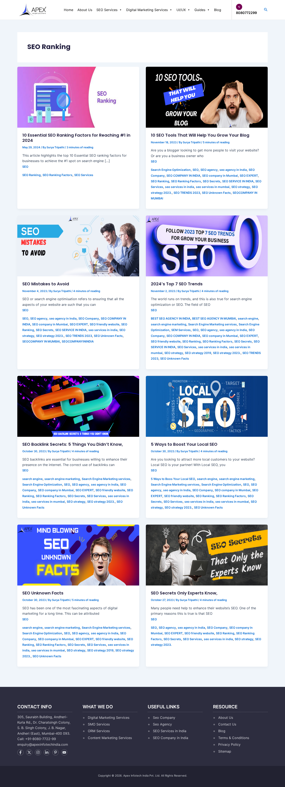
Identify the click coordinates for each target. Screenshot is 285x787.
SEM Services (181, 330)
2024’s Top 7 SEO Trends (177, 284)
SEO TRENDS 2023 (187, 192)
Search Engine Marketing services (212, 324)
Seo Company (164, 717)
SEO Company (88, 318)
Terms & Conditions (233, 738)
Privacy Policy (229, 744)
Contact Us (227, 724)
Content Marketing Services (110, 738)
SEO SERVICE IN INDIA (237, 181)
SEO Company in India (170, 738)
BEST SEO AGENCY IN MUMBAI (214, 318)
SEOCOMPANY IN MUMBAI (41, 341)
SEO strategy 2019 (198, 353)
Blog (217, 10)
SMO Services (99, 724)
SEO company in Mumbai (220, 175)
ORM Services (99, 731)
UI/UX (181, 10)
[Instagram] (38, 752)
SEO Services (106, 10)
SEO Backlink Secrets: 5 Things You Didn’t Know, (72, 444)
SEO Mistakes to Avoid (45, 284)
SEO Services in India (169, 731)
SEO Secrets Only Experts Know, (184, 593)
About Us (84, 10)
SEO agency (209, 169)
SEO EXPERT (249, 175)
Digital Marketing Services (147, 10)
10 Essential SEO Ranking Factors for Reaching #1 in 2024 (76, 137)
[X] (29, 752)
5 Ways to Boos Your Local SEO (173, 479)
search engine (248, 318)
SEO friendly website (104, 324)
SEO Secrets (211, 181)
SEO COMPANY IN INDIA (183, 175)
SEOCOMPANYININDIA (78, 341)
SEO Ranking (31, 175)
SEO (25, 166)
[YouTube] (64, 752)
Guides (199, 10)
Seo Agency (162, 724)
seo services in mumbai (213, 187)
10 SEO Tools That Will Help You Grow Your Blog (200, 135)
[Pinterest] (55, 752)
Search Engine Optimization (171, 169)
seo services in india (179, 187)
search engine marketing (168, 324)
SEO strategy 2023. (50, 335)
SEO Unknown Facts (216, 192)
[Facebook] (20, 752)
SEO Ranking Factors (57, 175)
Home (68, 10)
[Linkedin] (47, 752)
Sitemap (224, 751)
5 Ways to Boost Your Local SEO (184, 444)
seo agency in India (233, 169)
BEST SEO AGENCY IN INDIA (170, 318)
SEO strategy (240, 187)
